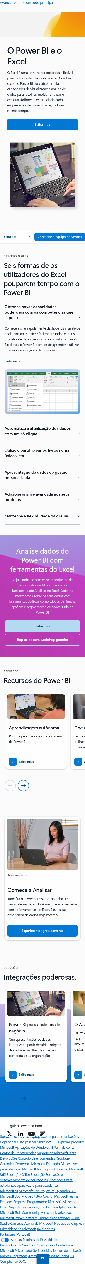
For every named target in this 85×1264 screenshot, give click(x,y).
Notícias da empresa (69, 1223)
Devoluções (8, 1158)
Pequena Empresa (13, 1201)
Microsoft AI (9, 1190)
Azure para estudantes (42, 1185)
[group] (36, 731)
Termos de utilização (67, 1250)
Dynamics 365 (65, 1190)
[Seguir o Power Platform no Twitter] (10, 1133)
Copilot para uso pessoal (18, 1141)
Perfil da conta (64, 1147)
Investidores (46, 1228)
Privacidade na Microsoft (18, 1228)
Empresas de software (54, 1217)
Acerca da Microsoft (38, 1223)
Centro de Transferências (18, 1152)
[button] (17, 236)
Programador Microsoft (44, 1201)
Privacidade (23, 1250)
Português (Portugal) (15, 1234)
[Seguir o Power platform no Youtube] (31, 1133)
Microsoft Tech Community (19, 1212)
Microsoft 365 (47, 1141)
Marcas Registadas (13, 1255)
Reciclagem (64, 1158)
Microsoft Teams (66, 1196)
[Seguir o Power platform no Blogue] (42, 1133)
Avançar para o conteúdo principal (27, 2)
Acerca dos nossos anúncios (48, 1255)
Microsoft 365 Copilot (37, 1196)
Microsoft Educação (45, 1163)
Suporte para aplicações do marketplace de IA (42, 1207)
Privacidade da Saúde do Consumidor (27, 1245)
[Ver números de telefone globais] (42, 1259)
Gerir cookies (42, 1250)
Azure (50, 1190)
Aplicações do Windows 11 (34, 1147)
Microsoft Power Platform (18, 1217)
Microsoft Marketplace (56, 1212)
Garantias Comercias (15, 1163)
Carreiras (17, 1223)
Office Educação (33, 1174)
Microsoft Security (32, 1190)
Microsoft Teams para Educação (45, 1169)
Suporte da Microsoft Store (56, 1152)
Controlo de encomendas (36, 1158)
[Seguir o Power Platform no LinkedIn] (20, 1133)
